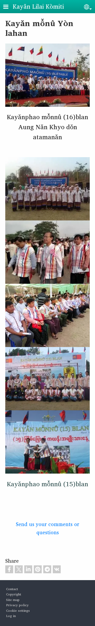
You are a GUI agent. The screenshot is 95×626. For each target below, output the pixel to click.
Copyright (13, 594)
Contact (12, 589)
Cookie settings (18, 610)
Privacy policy (17, 605)
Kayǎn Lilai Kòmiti (38, 6)
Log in (11, 616)
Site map (13, 600)
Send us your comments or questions (47, 528)
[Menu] (9, 7)
